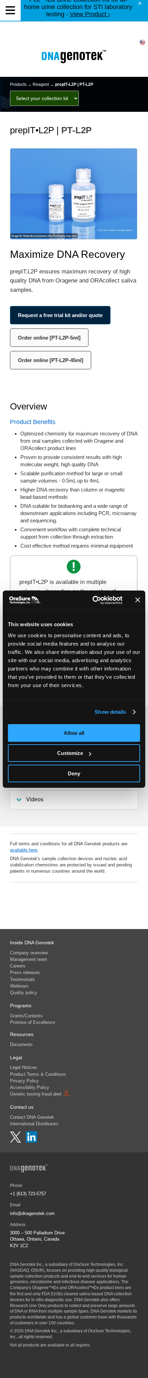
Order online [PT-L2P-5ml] (49, 338)
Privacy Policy (24, 1080)
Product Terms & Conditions (38, 1074)
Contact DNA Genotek (32, 1117)
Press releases (25, 972)
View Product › (90, 14)
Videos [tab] (34, 799)
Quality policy (23, 992)
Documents (21, 1044)
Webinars (19, 986)
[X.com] (16, 1141)
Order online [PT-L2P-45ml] (50, 360)
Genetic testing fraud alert (40, 1094)
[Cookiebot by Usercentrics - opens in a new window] (93, 600)
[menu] (10, 10)
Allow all (74, 733)
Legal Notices (23, 1067)
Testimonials (22, 979)
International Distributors (34, 1123)
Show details (110, 712)
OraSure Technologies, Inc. (98, 1264)
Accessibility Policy (29, 1087)
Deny (74, 773)
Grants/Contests (26, 1015)
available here (24, 850)
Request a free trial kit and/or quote (60, 315)
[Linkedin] (31, 1141)
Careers (17, 966)
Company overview (29, 952)
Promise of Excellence (32, 1022)
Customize (70, 753)
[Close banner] (137, 599)
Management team (28, 959)
